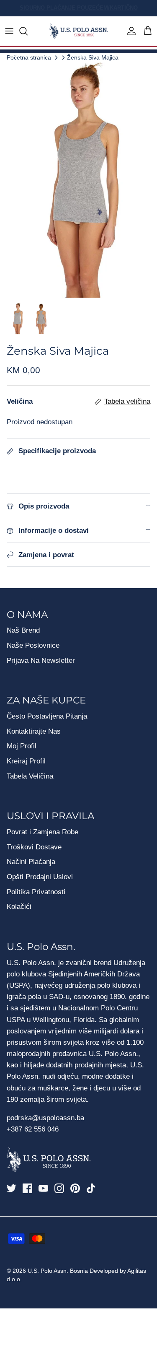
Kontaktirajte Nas (34, 731)
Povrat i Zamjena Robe (42, 832)
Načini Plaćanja (31, 862)
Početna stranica (29, 57)
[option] (78, 180)
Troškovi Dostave (34, 847)
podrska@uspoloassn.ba (46, 1118)
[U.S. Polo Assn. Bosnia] (78, 31)
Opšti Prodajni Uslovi (40, 877)
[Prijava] (129, 31)
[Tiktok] (91, 1188)
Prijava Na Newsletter (41, 660)
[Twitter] (11, 1188)
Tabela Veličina (30, 776)
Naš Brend (23, 630)
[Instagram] (59, 1188)
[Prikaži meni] (9, 31)
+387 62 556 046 (33, 1129)
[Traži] (27, 31)
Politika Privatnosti (36, 892)
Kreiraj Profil (26, 761)
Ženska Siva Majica (92, 57)
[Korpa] (148, 31)
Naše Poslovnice (33, 645)
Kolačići (19, 907)
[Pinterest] (75, 1188)
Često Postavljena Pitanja (47, 716)
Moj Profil (21, 746)
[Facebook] (27, 1188)
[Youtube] (43, 1188)
